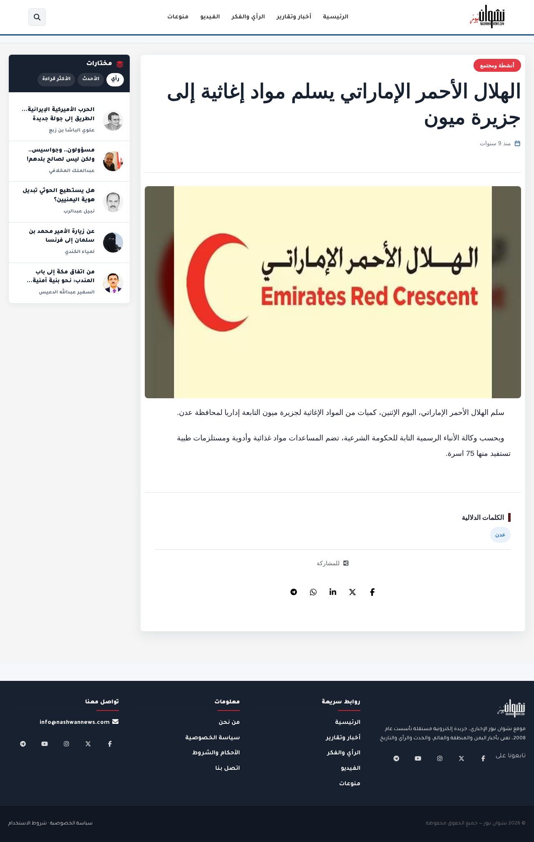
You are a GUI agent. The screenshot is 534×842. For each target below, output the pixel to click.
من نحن (229, 723)
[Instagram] (440, 758)
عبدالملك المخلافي (72, 171)
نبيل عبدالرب (79, 211)
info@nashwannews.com (75, 723)
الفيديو (210, 17)
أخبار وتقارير (294, 17)
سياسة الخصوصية (212, 738)
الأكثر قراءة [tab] (56, 79)
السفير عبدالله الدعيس (67, 292)
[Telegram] (294, 590)
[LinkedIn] (333, 590)
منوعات (178, 17)
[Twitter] (352, 590)
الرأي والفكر (248, 17)
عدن (500, 534)
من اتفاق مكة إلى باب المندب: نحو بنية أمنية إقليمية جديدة (64, 281)
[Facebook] (372, 590)
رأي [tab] (115, 79)
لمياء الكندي (80, 252)
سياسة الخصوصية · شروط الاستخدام (50, 824)
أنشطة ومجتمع (497, 65)
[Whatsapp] (313, 590)
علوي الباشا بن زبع (72, 130)
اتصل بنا (227, 769)
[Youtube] (418, 758)
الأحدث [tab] (90, 79)
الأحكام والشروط (216, 753)
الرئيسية (335, 17)
